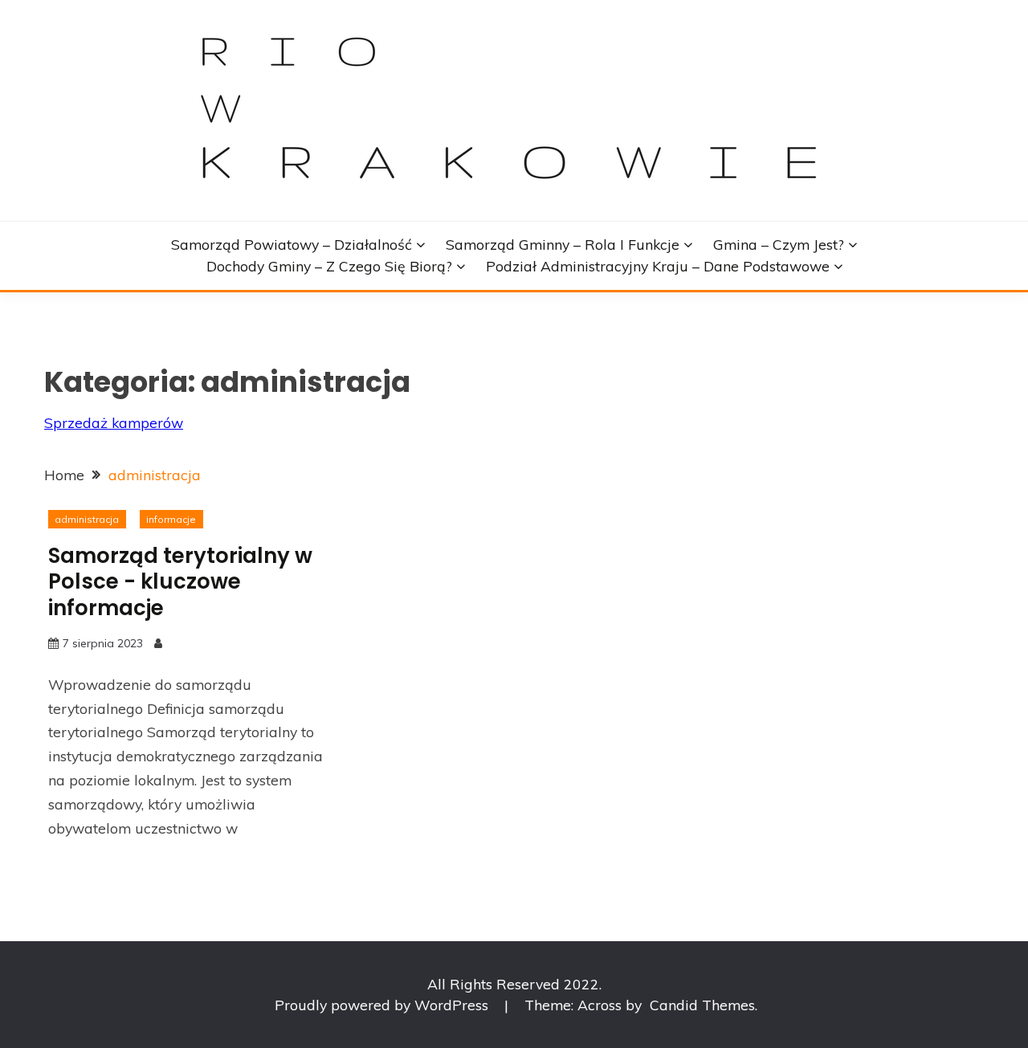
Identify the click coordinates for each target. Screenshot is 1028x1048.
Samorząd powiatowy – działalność (291, 244)
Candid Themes (702, 1004)
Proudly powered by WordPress (383, 1004)
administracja (87, 519)
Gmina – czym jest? (778, 244)
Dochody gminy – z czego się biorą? (329, 266)
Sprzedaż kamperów (113, 422)
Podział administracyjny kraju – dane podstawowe (658, 266)
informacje (171, 519)
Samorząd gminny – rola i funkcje (562, 244)
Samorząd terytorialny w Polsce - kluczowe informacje (180, 581)
